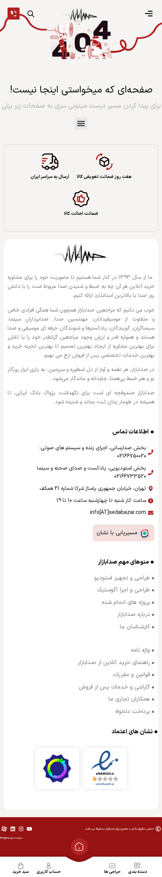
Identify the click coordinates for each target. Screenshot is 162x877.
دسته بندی (137, 872)
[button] (81, 123)
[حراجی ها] (112, 865)
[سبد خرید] (20, 865)
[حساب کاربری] (48, 865)
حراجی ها (112, 872)
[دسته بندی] (137, 865)
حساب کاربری (49, 872)
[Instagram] (21, 829)
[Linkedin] (12, 829)
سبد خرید (20, 872)
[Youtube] (29, 829)
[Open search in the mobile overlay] (31, 14)
